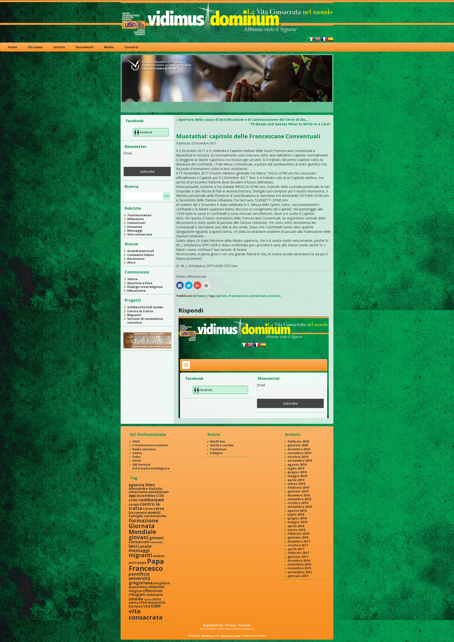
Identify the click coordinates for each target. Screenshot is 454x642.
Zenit (136, 460)
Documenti (84, 47)
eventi (154, 512)
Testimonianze (139, 215)
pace (133, 562)
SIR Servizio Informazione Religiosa (151, 466)
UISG (136, 441)
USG (146, 606)
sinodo (136, 599)
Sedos (137, 453)
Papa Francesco (146, 564)
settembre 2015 (300, 572)
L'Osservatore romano (150, 445)
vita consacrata (146, 614)
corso (158, 508)
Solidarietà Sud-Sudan (145, 307)
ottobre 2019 (298, 457)
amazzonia (138, 492)
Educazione (136, 290)
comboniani (151, 500)
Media (109, 47)
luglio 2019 (296, 468)
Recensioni (135, 258)
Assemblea (145, 495)
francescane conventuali (247, 296)
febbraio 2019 (298, 487)
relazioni (156, 586)
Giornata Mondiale (142, 529)
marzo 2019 (296, 484)
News (201, 296)
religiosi (135, 591)
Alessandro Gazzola (145, 488)
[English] (318, 41)
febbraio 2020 (298, 441)
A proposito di (213, 625)
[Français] (324, 41)
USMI (156, 606)
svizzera (274, 296)
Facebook (135, 120)
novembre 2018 (299, 499)
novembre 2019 (299, 453)
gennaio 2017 (298, 557)
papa (142, 562)
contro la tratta (144, 506)
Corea (148, 508)
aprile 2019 (296, 480)
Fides (136, 457)
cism (133, 500)
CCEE (160, 495)
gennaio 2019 (298, 491)
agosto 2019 (297, 464)
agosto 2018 (297, 510)
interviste (156, 542)
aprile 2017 (296, 549)
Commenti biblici (140, 255)
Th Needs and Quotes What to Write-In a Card (289, 124)
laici (133, 546)
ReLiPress (217, 441)
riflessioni (152, 590)
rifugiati (137, 594)
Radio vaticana (144, 449)
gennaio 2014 (298, 576)
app (132, 495)
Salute (132, 279)
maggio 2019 (297, 476)
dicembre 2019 (299, 449)
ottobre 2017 (298, 545)
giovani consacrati (146, 539)
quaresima (138, 587)
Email (127, 153)
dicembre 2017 (299, 541)
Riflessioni (135, 219)
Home (12, 47)
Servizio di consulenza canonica (145, 321)
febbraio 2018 (298, 533)
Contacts (245, 625)
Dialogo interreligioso (145, 287)
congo (134, 504)
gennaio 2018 (298, 537)
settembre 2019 (300, 460)
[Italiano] (311, 41)
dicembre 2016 (299, 560)
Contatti (131, 47)
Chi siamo (35, 47)
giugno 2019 (297, 472)
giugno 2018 (297, 518)
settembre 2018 (300, 506)
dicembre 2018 (299, 495)
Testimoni (218, 449)
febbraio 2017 (298, 553)
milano (158, 556)
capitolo (221, 296)
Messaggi (134, 230)
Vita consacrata (139, 234)
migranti (140, 555)
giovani (138, 537)
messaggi (139, 550)
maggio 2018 (297, 522)
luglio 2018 (296, 514)
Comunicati (136, 223)
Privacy (231, 625)
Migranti (134, 315)
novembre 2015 (299, 568)
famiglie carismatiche (147, 516)
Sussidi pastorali (140, 251)
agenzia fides (142, 484)
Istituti (59, 47)
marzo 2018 (296, 530)
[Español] (330, 41)
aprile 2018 (296, 526)
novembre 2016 (299, 564)
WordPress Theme (231, 635)
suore (148, 599)
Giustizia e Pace (139, 283)
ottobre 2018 (298, 503)
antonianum (158, 492)
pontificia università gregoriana (141, 578)
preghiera (161, 583)
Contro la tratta (140, 311)
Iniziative (134, 227)
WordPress (208, 635)
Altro (131, 262)
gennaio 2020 (298, 445)
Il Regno (216, 453)
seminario (154, 594)
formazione (143, 520)
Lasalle (145, 546)
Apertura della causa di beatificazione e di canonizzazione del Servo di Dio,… (244, 119)
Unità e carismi (222, 445)
